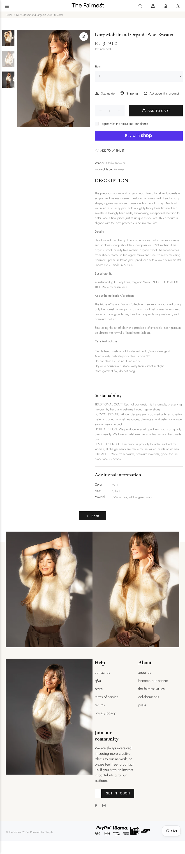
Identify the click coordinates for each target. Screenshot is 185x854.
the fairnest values (151, 688)
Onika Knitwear (115, 163)
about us (144, 672)
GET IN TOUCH (118, 793)
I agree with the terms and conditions (124, 123)
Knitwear (119, 169)
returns (100, 705)
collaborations (148, 696)
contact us (102, 672)
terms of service (106, 696)
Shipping (132, 93)
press (98, 688)
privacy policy (105, 713)
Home (9, 15)
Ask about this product (164, 93)
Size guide (108, 93)
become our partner (153, 680)
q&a (98, 680)
